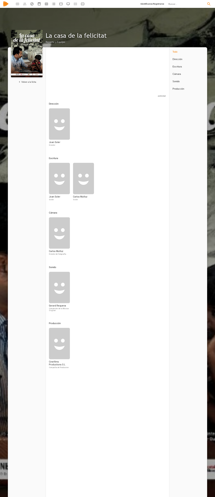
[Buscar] (209, 4)
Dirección (177, 59)
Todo (175, 51)
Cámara (177, 74)
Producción (178, 88)
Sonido (176, 81)
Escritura (177, 66)
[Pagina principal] (5, 6)
